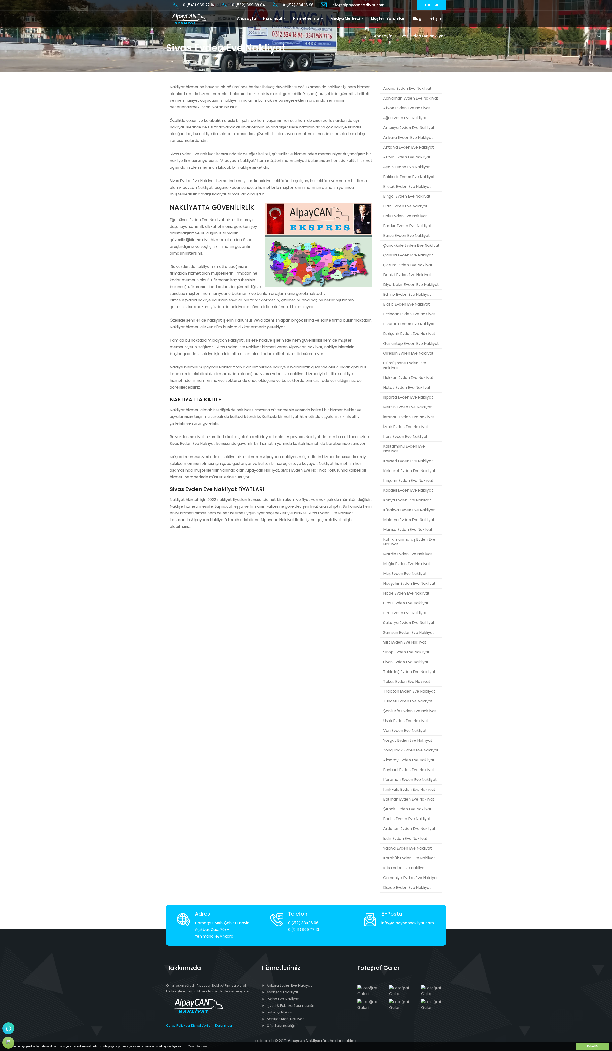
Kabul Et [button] (592, 1046)
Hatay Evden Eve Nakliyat (407, 387)
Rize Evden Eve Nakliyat (405, 613)
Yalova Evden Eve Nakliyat (407, 848)
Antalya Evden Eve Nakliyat (408, 147)
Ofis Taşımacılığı (281, 1025)
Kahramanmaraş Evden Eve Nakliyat (409, 542)
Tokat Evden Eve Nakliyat (406, 681)
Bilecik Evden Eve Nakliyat (407, 186)
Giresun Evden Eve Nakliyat (408, 353)
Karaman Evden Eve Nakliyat (410, 779)
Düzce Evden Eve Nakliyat (407, 887)
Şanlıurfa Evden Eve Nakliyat (409, 711)
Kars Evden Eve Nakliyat (405, 436)
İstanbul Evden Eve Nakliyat (408, 417)
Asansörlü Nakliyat (283, 992)
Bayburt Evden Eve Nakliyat (408, 770)
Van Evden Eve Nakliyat (405, 730)
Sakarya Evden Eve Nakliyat (409, 622)
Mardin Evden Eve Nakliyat (407, 554)
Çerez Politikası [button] (198, 1046)
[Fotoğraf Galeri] (369, 990)
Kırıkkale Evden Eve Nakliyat (409, 789)
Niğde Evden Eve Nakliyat (406, 593)
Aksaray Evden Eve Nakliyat (409, 760)
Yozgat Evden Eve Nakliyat (407, 740)
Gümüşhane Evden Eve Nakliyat (404, 365)
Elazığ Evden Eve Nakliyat (406, 304)
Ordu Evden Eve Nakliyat (406, 603)
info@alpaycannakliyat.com (358, 4)
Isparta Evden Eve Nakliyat (408, 397)
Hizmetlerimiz (306, 18)
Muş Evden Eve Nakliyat (405, 573)
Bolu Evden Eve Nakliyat (405, 216)
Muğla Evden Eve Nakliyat (406, 564)
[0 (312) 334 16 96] (8, 1028)
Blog (417, 18)
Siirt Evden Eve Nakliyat (404, 642)
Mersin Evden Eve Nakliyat (407, 407)
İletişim (435, 18)
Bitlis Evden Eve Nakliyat (405, 206)
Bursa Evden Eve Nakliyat (406, 235)
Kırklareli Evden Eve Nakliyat (409, 470)
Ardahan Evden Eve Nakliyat (409, 828)
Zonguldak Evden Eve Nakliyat (411, 750)
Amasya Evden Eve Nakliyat (409, 127)
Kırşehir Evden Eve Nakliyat (408, 480)
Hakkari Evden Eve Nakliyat (408, 377)
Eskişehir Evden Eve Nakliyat (409, 333)
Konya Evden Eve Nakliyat (407, 500)
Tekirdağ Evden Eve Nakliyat (409, 671)
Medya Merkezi (345, 18)
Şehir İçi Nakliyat (281, 1012)
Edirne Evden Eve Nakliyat (407, 294)
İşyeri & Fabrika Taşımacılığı (290, 1005)
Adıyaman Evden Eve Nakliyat (410, 98)
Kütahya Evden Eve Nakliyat (409, 510)
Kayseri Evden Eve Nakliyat (408, 461)
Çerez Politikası (178, 1025)
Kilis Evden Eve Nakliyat (404, 868)
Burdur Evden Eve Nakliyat (407, 225)
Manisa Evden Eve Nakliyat (407, 529)
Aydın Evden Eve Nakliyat (406, 167)
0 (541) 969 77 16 (198, 4)
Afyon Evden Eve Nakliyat (406, 108)
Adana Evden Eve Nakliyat (407, 88)
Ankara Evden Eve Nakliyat (408, 137)
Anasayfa (246, 18)
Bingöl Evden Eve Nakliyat (407, 196)
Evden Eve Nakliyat (283, 998)
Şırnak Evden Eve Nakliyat (407, 809)
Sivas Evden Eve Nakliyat (406, 662)
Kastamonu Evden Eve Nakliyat (404, 449)
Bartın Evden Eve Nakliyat (407, 819)
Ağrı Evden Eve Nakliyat (405, 118)
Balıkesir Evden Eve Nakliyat (409, 176)
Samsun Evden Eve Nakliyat (408, 632)
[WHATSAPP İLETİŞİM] (8, 1043)
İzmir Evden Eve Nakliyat (405, 426)
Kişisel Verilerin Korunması (211, 1025)
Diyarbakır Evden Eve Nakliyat (411, 284)
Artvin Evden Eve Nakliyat (407, 157)
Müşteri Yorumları (388, 18)
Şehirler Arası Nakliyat (285, 1018)
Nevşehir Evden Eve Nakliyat (409, 583)
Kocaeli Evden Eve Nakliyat (408, 490)
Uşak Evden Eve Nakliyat (405, 720)
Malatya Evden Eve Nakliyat (409, 520)
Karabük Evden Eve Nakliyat (409, 858)
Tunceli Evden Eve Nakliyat (408, 701)
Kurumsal (273, 18)
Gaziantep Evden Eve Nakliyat (411, 343)
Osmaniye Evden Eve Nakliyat (410, 877)
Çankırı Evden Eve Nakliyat (408, 255)
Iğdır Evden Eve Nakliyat (405, 838)
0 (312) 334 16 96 (298, 4)
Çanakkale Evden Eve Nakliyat (411, 245)
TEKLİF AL (431, 5)
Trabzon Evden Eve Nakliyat (409, 691)
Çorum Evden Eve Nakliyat (407, 265)
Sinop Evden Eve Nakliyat (406, 652)
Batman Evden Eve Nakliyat (408, 799)
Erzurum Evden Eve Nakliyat (409, 324)
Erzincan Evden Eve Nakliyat (409, 314)
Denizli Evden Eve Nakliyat (407, 275)
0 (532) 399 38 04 (248, 4)
